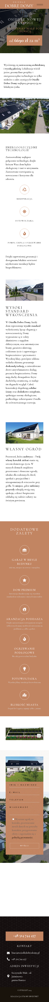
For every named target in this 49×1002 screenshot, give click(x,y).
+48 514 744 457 (19, 959)
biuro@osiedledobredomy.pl (25, 952)
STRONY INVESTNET (30, 996)
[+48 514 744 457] (8, 959)
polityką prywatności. (22, 837)
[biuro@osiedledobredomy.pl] (8, 952)
